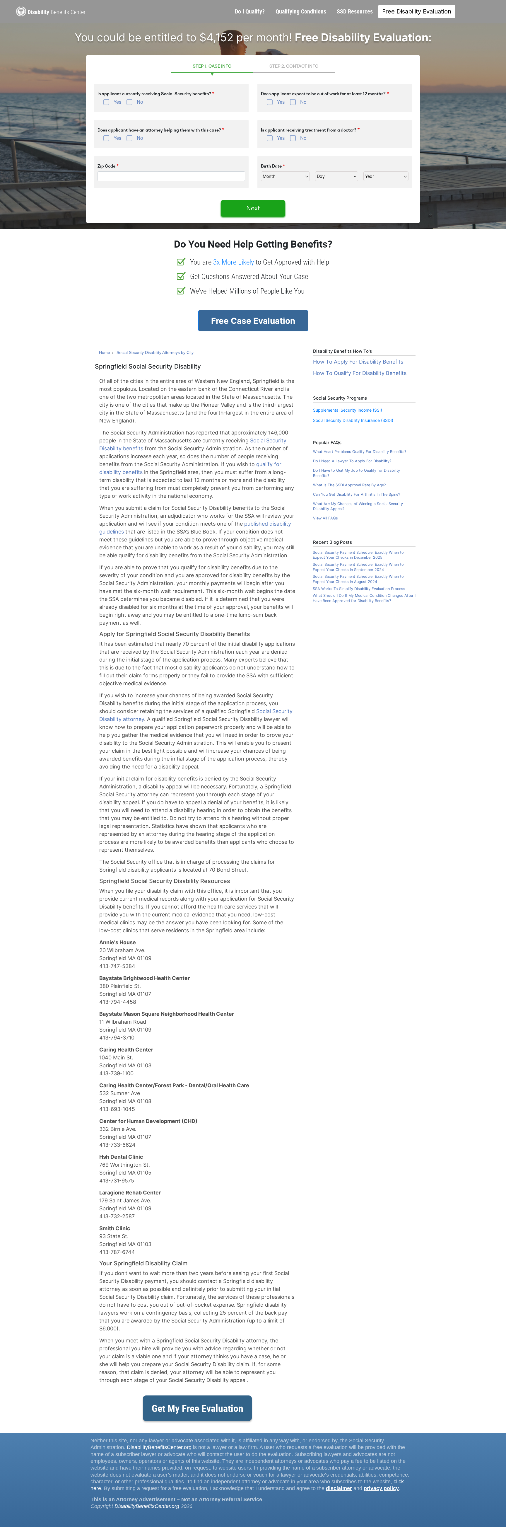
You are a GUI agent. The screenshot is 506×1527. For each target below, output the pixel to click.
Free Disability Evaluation (416, 11)
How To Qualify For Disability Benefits (359, 373)
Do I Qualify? (250, 11)
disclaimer (339, 1488)
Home (104, 352)
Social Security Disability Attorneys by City (155, 352)
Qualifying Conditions (301, 11)
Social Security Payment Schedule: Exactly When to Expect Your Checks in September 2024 (358, 567)
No (140, 102)
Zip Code (106, 166)
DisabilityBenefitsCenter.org (159, 1447)
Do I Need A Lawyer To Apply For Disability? (352, 461)
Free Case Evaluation (253, 321)
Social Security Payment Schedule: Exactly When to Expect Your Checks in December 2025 (358, 555)
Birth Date (271, 166)
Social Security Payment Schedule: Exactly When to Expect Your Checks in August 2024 (358, 579)
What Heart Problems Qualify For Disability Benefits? (359, 451)
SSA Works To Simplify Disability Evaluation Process (359, 589)
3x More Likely (233, 262)
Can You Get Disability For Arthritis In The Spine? (356, 494)
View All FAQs (325, 518)
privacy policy (381, 1488)
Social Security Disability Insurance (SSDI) (353, 420)
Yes (117, 102)
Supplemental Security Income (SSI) (347, 410)
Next (253, 208)
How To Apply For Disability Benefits (358, 362)
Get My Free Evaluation (197, 1408)
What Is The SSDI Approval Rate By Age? (349, 485)
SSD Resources (355, 11)
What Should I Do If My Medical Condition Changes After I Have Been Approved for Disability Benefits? (364, 598)
